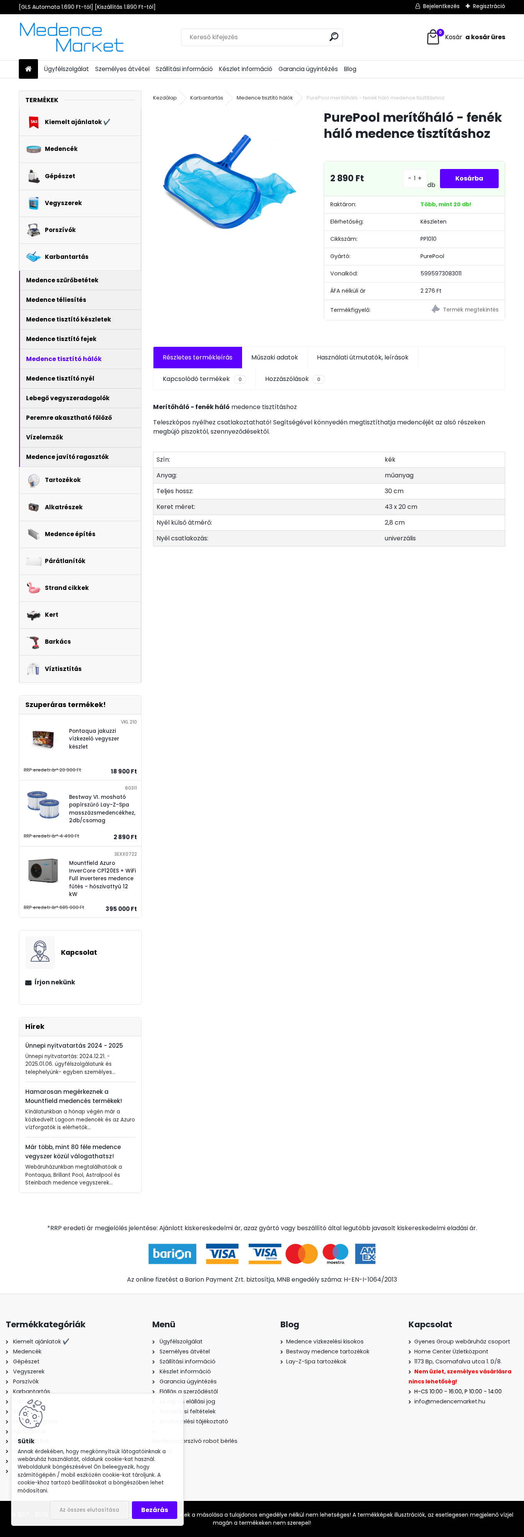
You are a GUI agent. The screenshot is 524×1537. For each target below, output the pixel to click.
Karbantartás (206, 97)
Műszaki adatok (274, 357)
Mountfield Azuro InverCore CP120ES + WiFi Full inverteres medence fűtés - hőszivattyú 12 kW (102, 879)
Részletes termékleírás (197, 357)
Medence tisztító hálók (265, 97)
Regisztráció (489, 6)
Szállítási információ (184, 69)
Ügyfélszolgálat (66, 69)
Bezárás (154, 1510)
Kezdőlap (165, 97)
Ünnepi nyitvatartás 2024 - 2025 (74, 1046)
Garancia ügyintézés (308, 69)
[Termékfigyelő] (459, 310)
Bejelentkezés (441, 6)
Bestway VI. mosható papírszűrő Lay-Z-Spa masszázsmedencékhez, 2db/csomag (102, 808)
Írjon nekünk (55, 982)
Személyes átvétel (122, 69)
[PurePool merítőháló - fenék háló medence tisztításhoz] (226, 182)
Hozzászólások (292, 378)
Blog (350, 69)
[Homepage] (28, 69)
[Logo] (71, 37)
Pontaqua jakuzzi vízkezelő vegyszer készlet (94, 738)
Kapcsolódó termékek (202, 378)
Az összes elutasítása (89, 1510)
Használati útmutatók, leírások (363, 357)
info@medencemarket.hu (449, 1401)
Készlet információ (245, 69)
